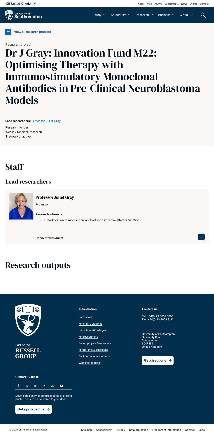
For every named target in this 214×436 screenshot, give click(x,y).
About (141, 3)
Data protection (138, 429)
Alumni (158, 3)
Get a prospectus (30, 409)
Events (193, 3)
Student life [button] (118, 15)
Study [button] (97, 15)
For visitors (85, 317)
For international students (94, 356)
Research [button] (142, 15)
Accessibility (104, 429)
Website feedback (90, 362)
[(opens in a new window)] (18, 385)
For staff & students (90, 323)
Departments (172, 3)
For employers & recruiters (95, 343)
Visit (149, 3)
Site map (86, 429)
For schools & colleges (92, 330)
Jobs (202, 429)
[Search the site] (202, 15)
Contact (204, 3)
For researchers (88, 336)
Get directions (155, 360)
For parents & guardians (93, 349)
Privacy (120, 429)
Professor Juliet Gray (46, 121)
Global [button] (184, 15)
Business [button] (164, 15)
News (184, 3)
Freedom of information (166, 429)
